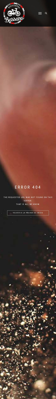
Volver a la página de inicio (28, 213)
